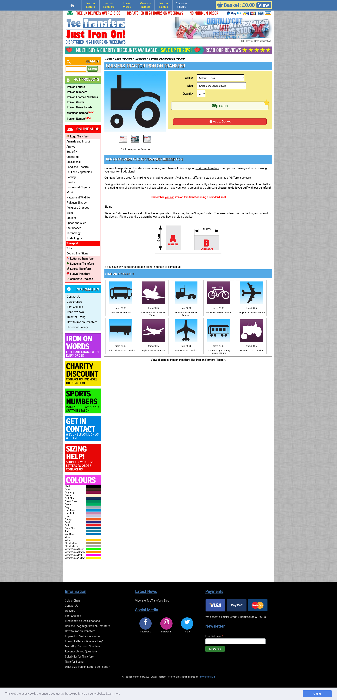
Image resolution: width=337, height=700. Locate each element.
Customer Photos (182, 5)
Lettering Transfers (82, 258)
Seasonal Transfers (82, 263)
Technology (74, 233)
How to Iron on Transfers (82, 322)
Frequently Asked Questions (82, 621)
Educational (74, 162)
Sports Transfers (80, 268)
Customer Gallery (77, 327)
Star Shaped (74, 228)
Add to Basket (221, 121)
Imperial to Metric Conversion (83, 636)
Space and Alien (76, 223)
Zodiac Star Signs (77, 253)
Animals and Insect (78, 141)
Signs (70, 212)
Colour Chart (74, 301)
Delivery (70, 610)
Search (92, 69)
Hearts (71, 182)
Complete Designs (81, 279)
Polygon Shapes (77, 202)
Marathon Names (145, 5)
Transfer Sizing (76, 317)
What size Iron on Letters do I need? (87, 666)
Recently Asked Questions (81, 651)
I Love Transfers (80, 274)
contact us (174, 266)
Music (70, 192)
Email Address (214, 636)
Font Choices (75, 306)
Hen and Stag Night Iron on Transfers (87, 626)
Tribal (70, 248)
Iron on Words (127, 5)
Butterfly (72, 151)
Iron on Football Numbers (82, 97)
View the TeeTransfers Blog (152, 600)
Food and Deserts (78, 167)
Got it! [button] (317, 693)
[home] (72, 5)
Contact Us (73, 296)
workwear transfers (207, 168)
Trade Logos (74, 238)
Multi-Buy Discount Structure (82, 646)
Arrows (71, 146)
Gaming (71, 177)
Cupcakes (73, 156)
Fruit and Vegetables (79, 172)
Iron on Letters (90, 5)
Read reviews (75, 312)
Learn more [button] (113, 693)
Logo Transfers (79, 136)
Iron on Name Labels (79, 107)
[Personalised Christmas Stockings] (221, 30)
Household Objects (78, 187)
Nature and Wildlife (78, 197)
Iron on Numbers (108, 5)
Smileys (72, 218)
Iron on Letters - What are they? (84, 641)
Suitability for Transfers (79, 656)
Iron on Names (163, 5)
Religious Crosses (78, 207)
